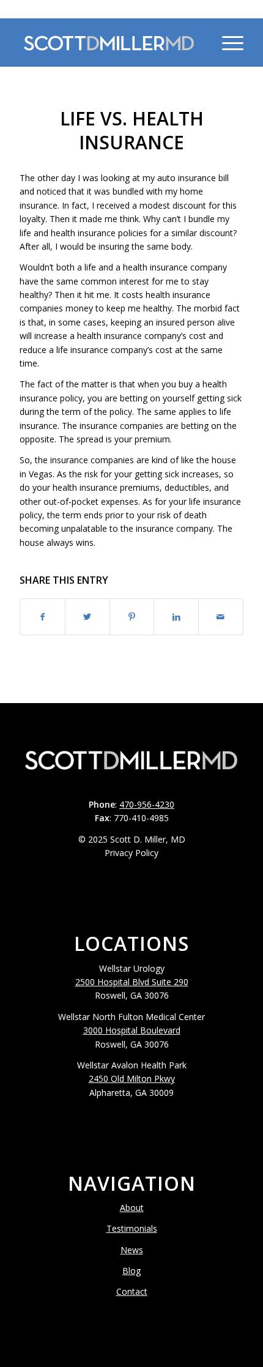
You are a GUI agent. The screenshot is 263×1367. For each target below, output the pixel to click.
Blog (131, 1270)
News (131, 1250)
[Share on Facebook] (42, 617)
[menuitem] (198, 42)
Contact (131, 1291)
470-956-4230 (131, 9)
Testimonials (131, 1228)
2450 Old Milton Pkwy (132, 1078)
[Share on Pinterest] (132, 617)
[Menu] (226, 42)
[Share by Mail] (221, 617)
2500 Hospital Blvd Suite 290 (131, 982)
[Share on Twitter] (87, 617)
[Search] (198, 42)
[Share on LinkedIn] (176, 617)
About (132, 1207)
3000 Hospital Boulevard (131, 1030)
